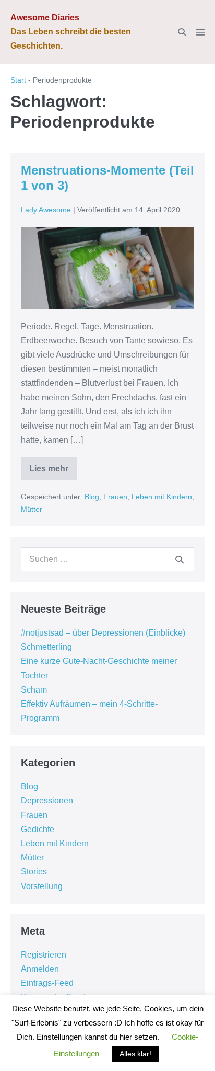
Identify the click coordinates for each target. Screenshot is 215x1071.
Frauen (115, 496)
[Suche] (179, 559)
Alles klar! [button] (135, 1054)
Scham (34, 689)
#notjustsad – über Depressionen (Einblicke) (103, 632)
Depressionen (47, 800)
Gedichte (37, 829)
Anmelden (40, 968)
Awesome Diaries (44, 17)
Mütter (31, 509)
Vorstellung (42, 886)
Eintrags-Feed (47, 982)
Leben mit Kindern (162, 496)
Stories (34, 871)
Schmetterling (46, 646)
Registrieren (43, 954)
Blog (92, 496)
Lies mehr (53, 472)
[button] (182, 32)
